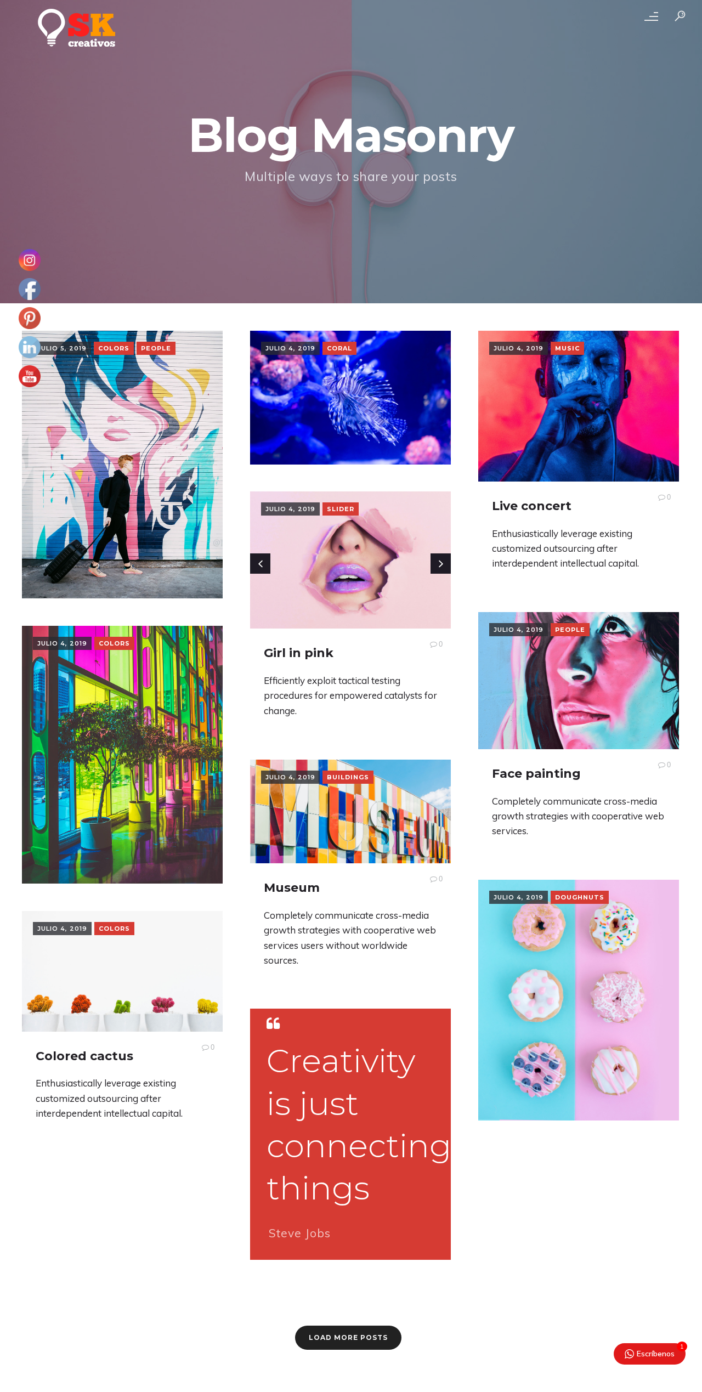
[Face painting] (578, 680)
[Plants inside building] (122, 755)
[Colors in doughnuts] (578, 1000)
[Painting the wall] (122, 464)
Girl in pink (298, 653)
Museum (292, 887)
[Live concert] (578, 406)
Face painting (536, 773)
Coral (339, 348)
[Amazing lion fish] (350, 397)
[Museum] (350, 811)
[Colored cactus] (122, 971)
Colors (113, 348)
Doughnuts (579, 897)
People (156, 348)
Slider (340, 509)
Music (567, 348)
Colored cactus (84, 1056)
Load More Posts (348, 1337)
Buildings (348, 777)
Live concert (531, 506)
